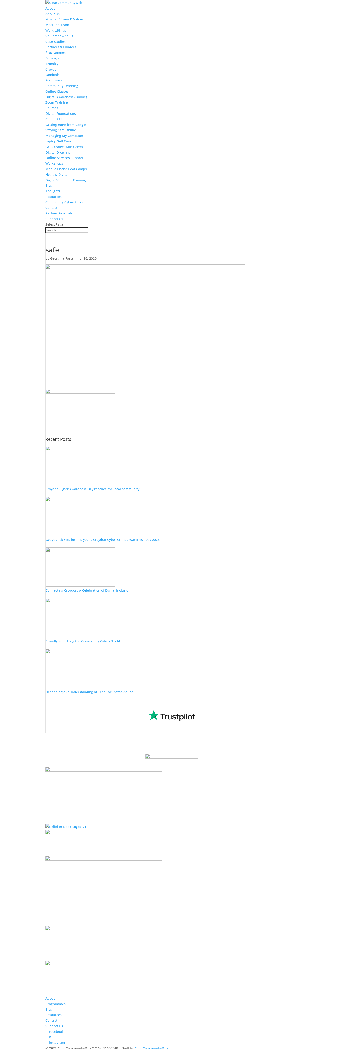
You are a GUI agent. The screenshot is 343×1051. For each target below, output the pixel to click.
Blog (49, 185)
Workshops (54, 163)
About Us (53, 14)
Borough (52, 58)
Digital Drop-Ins (58, 152)
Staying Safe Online (61, 130)
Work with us (56, 30)
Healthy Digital (57, 174)
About (50, 8)
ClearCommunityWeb (151, 1048)
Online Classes (57, 91)
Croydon (52, 69)
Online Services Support (64, 158)
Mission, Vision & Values (65, 19)
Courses (52, 108)
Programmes (56, 52)
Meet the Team (57, 25)
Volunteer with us (59, 36)
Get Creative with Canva (64, 147)
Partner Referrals (59, 213)
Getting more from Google (66, 124)
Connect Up (55, 119)
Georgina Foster (62, 258)
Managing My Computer (64, 135)
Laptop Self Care (58, 141)
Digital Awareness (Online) (66, 97)
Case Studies (56, 41)
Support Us (54, 219)
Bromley (52, 63)
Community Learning (62, 86)
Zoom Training (57, 102)
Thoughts (53, 191)
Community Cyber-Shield (65, 202)
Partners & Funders (61, 47)
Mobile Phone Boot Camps (66, 169)
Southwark (54, 80)
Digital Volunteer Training (66, 180)
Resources (54, 196)
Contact (51, 207)
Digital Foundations (61, 113)
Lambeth (52, 74)
